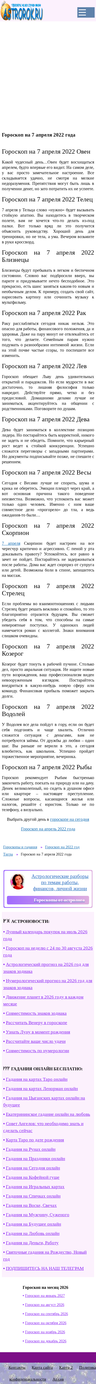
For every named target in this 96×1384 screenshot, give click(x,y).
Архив (58, 1379)
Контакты (17, 1367)
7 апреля (11, 543)
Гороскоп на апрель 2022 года (48, 829)
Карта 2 (66, 1367)
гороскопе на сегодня (69, 819)
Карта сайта (42, 1367)
